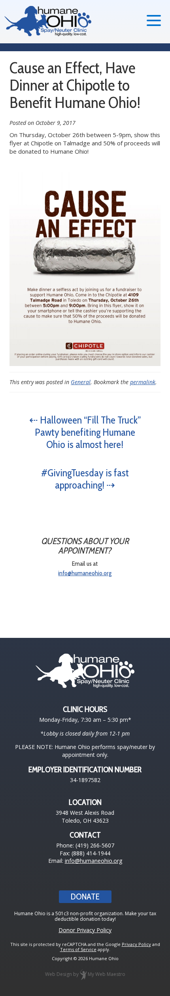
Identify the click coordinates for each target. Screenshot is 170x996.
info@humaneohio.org (84, 573)
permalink (142, 382)
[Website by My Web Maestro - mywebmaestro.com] (83, 974)
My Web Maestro (106, 974)
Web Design (58, 974)
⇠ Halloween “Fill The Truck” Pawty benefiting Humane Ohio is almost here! (85, 432)
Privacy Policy (136, 944)
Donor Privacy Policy (85, 930)
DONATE (85, 896)
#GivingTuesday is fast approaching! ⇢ (85, 478)
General (81, 382)
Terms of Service (78, 949)
